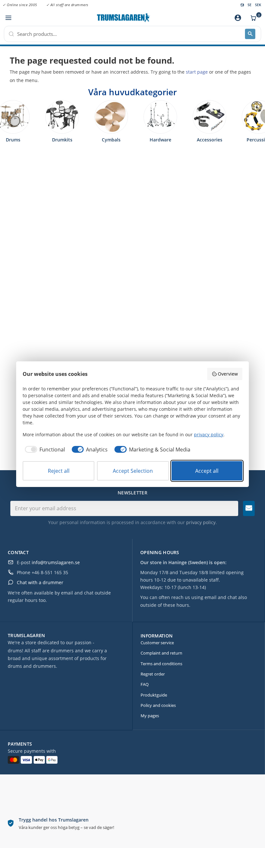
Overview (228, 374)
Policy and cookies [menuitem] (158, 705)
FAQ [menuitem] (145, 684)
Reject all (58, 470)
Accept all (206, 470)
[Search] (250, 34)
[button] (8, 18)
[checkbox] (44, 449)
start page (197, 72)
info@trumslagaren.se (56, 562)
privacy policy (201, 522)
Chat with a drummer (40, 582)
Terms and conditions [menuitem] (161, 664)
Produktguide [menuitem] (154, 695)
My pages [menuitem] (150, 716)
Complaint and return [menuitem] (161, 653)
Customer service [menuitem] (157, 643)
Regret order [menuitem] (153, 674)
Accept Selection (133, 470)
